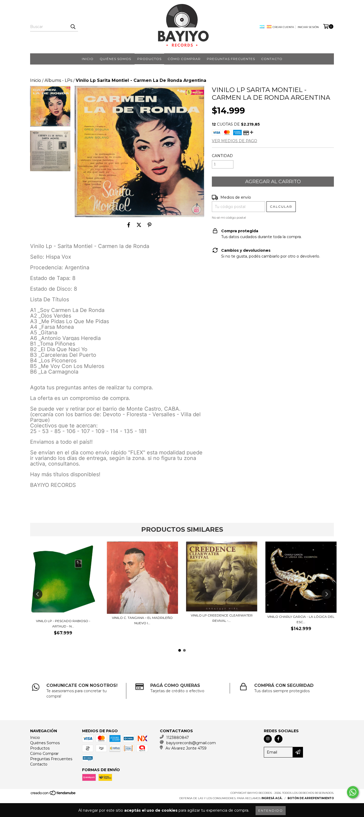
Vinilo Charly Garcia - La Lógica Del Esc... (300, 619)
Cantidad (222, 155)
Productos (149, 59)
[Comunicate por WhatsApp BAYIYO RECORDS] (353, 792)
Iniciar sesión (308, 27)
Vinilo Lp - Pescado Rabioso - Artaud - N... (63, 623)
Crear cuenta (283, 27)
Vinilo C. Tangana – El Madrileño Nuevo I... (142, 620)
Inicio (88, 59)
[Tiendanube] (53, 794)
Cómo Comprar (184, 59)
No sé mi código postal (229, 217)
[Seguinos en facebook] (278, 739)
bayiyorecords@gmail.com (191, 742)
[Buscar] (72, 26)
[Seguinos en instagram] (268, 739)
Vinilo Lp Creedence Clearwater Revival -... (222, 618)
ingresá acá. (271, 798)
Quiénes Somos (115, 59)
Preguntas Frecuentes (231, 59)
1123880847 (177, 737)
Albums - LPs (58, 80)
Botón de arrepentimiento (311, 798)
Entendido (270, 810)
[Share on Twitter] (138, 225)
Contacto (271, 59)
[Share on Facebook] (128, 225)
